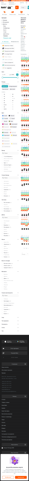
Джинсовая (12, 89)
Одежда (5, 20)
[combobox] (23, 7)
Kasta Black (4, 405)
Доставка (4, 425)
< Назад (23, 253)
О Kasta (3, 399)
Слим (4, 32)
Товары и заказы (5, 402)
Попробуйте (10, 6)
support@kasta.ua (6, 389)
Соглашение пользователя (8, 434)
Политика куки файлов (7, 439)
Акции (3, 419)
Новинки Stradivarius (23, 49)
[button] (22, 56)
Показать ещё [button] (7, 38)
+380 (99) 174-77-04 (6, 387)
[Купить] (22, 61)
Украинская (5, 86)
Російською (8, 477)
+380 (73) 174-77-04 (6, 385)
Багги (4, 30)
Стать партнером (3, 3)
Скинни (5, 36)
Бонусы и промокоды (6, 416)
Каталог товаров (14, 357)
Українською (21, 477)
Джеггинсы (6, 34)
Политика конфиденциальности (9, 436)
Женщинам (6, 22)
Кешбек (3, 408)
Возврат (3, 428)
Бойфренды (6, 28)
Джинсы (5, 24)
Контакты (4, 431)
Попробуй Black (14, 353)
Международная (13, 86)
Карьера (4, 373)
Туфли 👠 (23, 36)
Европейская (5, 89)
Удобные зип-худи (24, 34)
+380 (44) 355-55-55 (6, 381)
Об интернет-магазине (7, 370)
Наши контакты (5, 367)
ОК (17, 74)
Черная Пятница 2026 (9, 447)
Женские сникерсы (23, 43)
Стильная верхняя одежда (23, 40)
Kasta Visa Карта (5, 411)
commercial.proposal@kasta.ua (9, 391)
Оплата (3, 422)
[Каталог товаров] (17, 7)
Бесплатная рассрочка (7, 413)
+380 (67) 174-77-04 (6, 383)
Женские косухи (23, 46)
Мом (4, 26)
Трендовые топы (23, 29)
